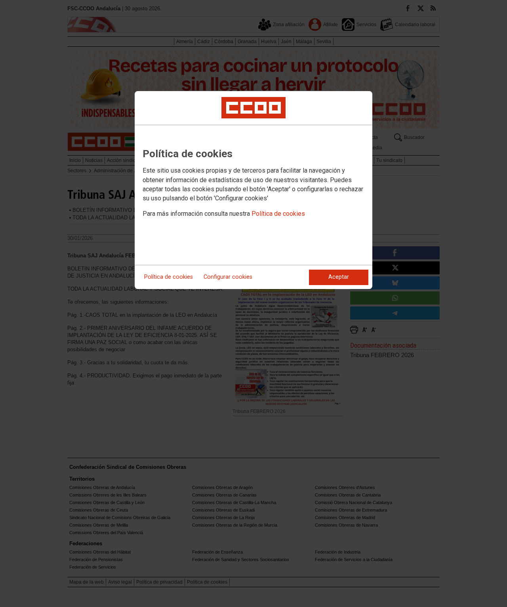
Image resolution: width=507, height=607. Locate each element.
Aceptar (338, 277)
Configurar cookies (228, 277)
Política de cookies (278, 213)
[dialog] (253, 190)
